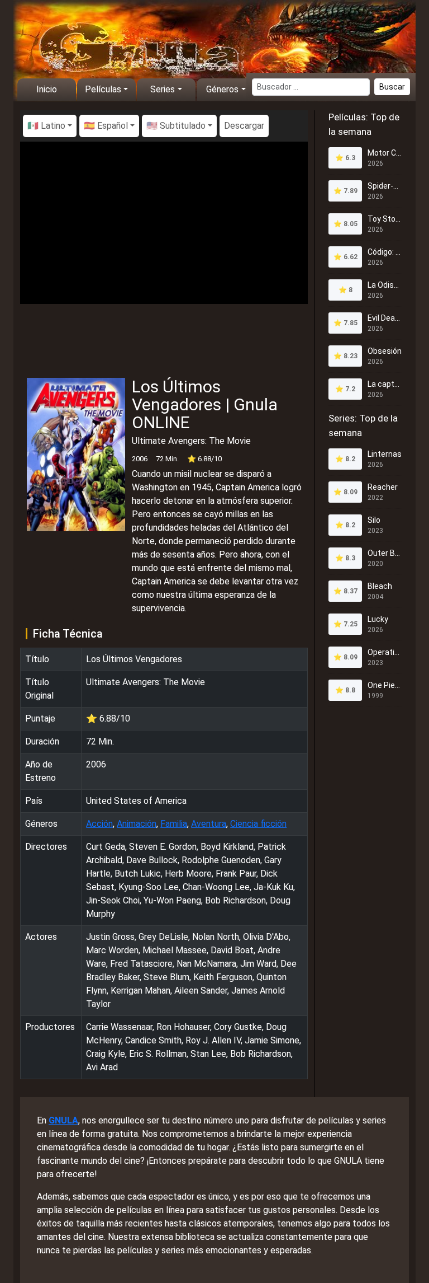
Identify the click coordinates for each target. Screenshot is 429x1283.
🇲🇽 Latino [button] (46, 125)
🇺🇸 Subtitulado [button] (176, 125)
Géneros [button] (222, 89)
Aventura (208, 823)
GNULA (63, 1120)
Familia (173, 823)
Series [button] (162, 89)
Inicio (46, 89)
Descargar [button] (244, 125)
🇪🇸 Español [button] (106, 125)
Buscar (392, 86)
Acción (99, 823)
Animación (136, 823)
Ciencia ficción (258, 823)
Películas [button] (103, 89)
